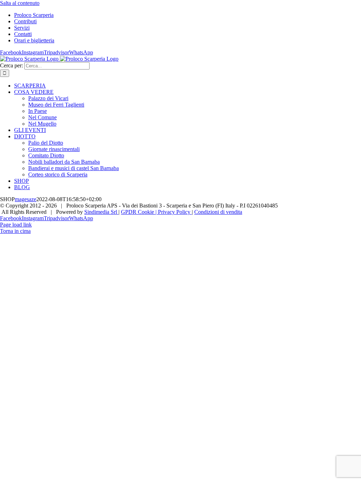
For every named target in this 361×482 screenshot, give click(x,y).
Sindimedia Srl (101, 212)
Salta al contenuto (19, 3)
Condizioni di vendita (218, 212)
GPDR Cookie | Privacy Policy (156, 212)
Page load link (16, 225)
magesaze (25, 199)
